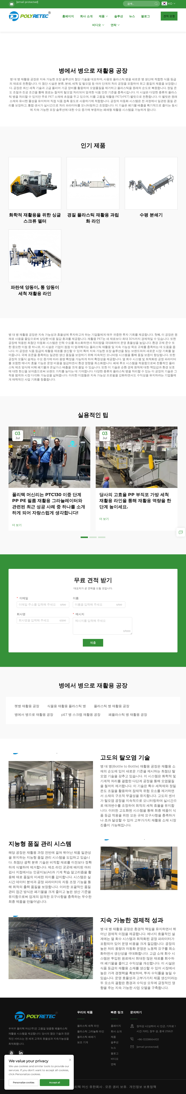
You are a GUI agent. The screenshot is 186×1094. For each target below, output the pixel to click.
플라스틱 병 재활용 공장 (111, 706)
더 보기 (17, 525)
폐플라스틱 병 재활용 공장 (127, 715)
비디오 (96, 25)
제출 (93, 642)
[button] (84, 537)
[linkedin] (21, 1053)
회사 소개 (86, 16)
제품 (102, 16)
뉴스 (132, 16)
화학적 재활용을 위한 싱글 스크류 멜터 (35, 218)
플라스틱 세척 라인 (88, 1025)
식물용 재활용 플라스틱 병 (66, 706)
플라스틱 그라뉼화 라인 (90, 1031)
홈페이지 (68, 16)
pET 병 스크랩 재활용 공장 (80, 715)
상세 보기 (35, 183)
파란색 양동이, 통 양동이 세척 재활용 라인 (35, 290)
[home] (30, 16)
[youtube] (11, 1053)
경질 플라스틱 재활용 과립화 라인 (93, 218)
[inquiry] (180, 532)
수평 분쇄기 (151, 214)
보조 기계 (82, 1042)
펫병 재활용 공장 (27, 706)
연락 (113, 25)
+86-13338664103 (148, 1039)
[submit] (156, 4)
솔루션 (118, 16)
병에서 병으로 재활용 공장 (34, 715)
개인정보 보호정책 (142, 1087)
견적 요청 (169, 16)
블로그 (145, 16)
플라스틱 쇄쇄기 (86, 1036)
